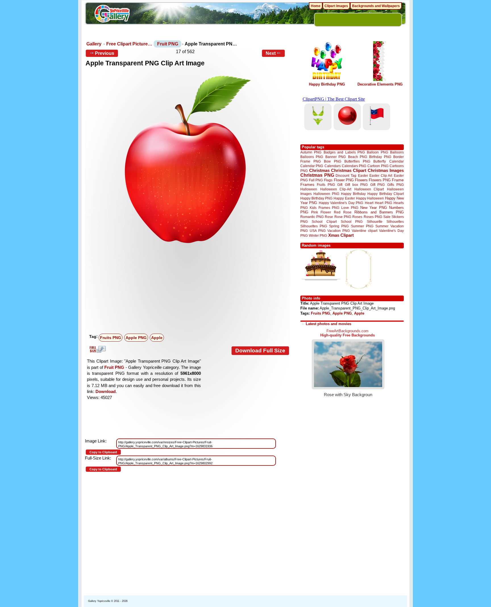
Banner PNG (335, 157)
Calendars (332, 166)
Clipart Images (336, 6)
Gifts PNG (395, 184)
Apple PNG (136, 337)
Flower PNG (344, 180)
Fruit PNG (167, 43)
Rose (329, 217)
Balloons (397, 152)
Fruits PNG (110, 337)
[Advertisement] (188, 289)
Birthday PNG (380, 157)
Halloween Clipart (369, 189)
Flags (328, 180)
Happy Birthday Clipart (385, 194)
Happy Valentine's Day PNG (341, 203)
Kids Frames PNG (324, 207)
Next (271, 53)
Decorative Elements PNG (380, 84)
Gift (339, 184)
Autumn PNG (310, 152)
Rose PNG (342, 217)
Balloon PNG (377, 152)
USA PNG (318, 230)
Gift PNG (377, 184)
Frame (398, 180)
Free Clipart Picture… (129, 43)
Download (105, 391)
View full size (97, 349)
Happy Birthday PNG (327, 84)
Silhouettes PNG (313, 226)
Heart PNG (383, 203)
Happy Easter (344, 198)
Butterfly (379, 161)
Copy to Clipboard (103, 452)
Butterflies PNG (357, 161)
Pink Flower (321, 212)
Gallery (93, 43)
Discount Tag (346, 175)
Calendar (396, 161)
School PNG (352, 221)
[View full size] (187, 159)
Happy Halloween (370, 198)
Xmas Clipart (341, 235)
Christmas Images (386, 170)
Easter (363, 175)
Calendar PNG (311, 166)
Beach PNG (357, 157)
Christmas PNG (317, 175)
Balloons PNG (311, 157)
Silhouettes (395, 221)
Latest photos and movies (328, 324)
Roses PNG (373, 217)
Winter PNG (318, 235)
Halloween (308, 189)
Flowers (361, 180)
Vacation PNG (338, 230)
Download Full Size (260, 351)
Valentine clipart (364, 230)
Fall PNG (316, 180)
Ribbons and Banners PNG (379, 212)
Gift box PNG (356, 184)
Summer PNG (362, 226)
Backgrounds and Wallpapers (376, 6)
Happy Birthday (353, 194)
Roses (357, 217)
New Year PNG (373, 207)
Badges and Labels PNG (344, 152)
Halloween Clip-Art (335, 189)
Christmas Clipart (348, 170)
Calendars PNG (354, 166)
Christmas (319, 170)
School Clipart (324, 221)
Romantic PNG (312, 217)
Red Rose (342, 212)
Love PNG (349, 208)
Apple (157, 337)
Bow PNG (332, 161)
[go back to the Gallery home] (112, 14)
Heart (369, 203)
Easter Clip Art (380, 175)
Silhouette (374, 221)
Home (316, 6)
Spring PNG (339, 226)
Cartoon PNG (377, 166)
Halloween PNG (326, 194)
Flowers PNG (380, 180)
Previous (104, 53)
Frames (307, 184)
